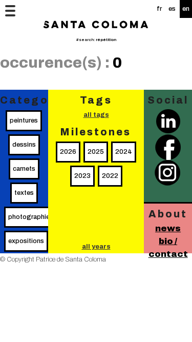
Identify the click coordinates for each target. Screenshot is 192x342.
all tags (96, 114)
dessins (24, 144)
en (185, 8)
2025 (96, 151)
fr (159, 8)
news (168, 228)
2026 (68, 151)
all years (96, 246)
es (172, 8)
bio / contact (168, 247)
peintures (24, 120)
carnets (24, 168)
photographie (29, 216)
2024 (123, 151)
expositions (26, 241)
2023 (82, 175)
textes (24, 192)
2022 (110, 175)
